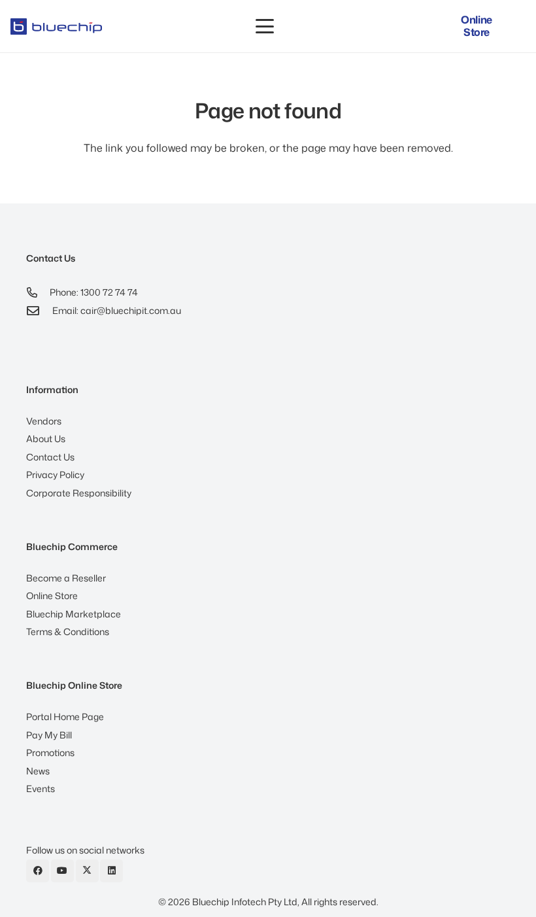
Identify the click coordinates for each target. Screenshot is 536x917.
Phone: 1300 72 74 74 (94, 292)
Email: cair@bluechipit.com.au (116, 310)
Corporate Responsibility (78, 493)
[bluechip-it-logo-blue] (56, 26)
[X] (87, 870)
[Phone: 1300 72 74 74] (38, 292)
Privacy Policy (55, 474)
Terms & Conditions (67, 631)
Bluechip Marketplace (73, 614)
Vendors (43, 421)
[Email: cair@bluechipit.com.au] (39, 310)
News (38, 771)
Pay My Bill (49, 735)
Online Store (52, 595)
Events (40, 788)
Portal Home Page (65, 716)
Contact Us (50, 457)
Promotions (50, 752)
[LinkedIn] (111, 870)
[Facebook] (37, 870)
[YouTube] (62, 870)
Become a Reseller (66, 578)
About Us (45, 438)
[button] (264, 26)
